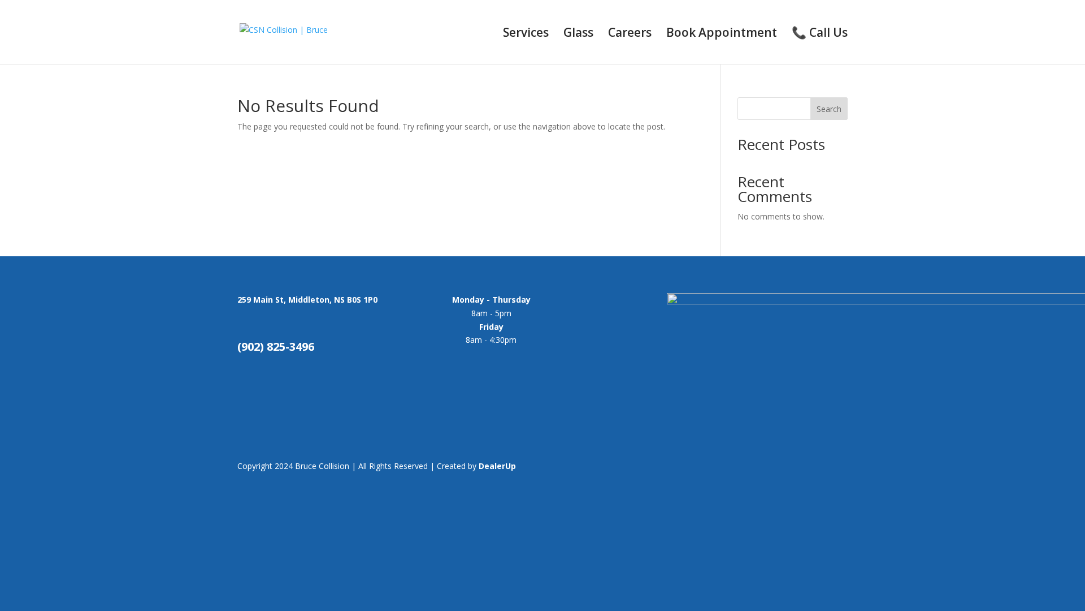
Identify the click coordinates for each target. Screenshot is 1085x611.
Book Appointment (721, 34)
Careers (630, 34)
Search (829, 109)
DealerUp (497, 466)
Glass (578, 34)
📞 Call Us (820, 34)
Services (526, 34)
